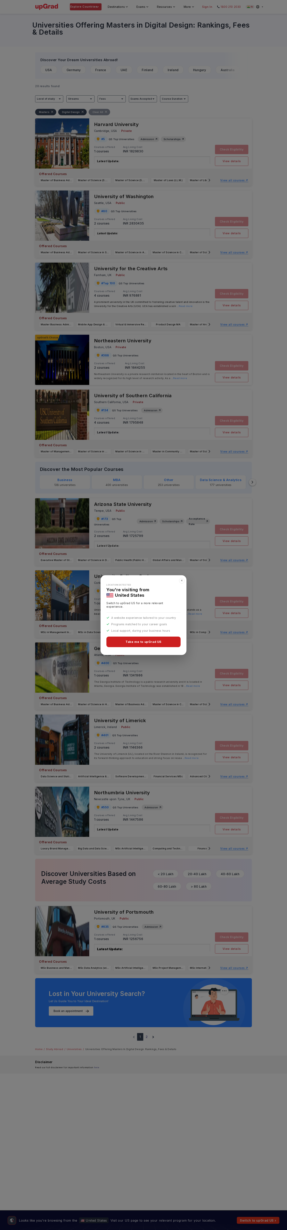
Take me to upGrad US (143, 642)
